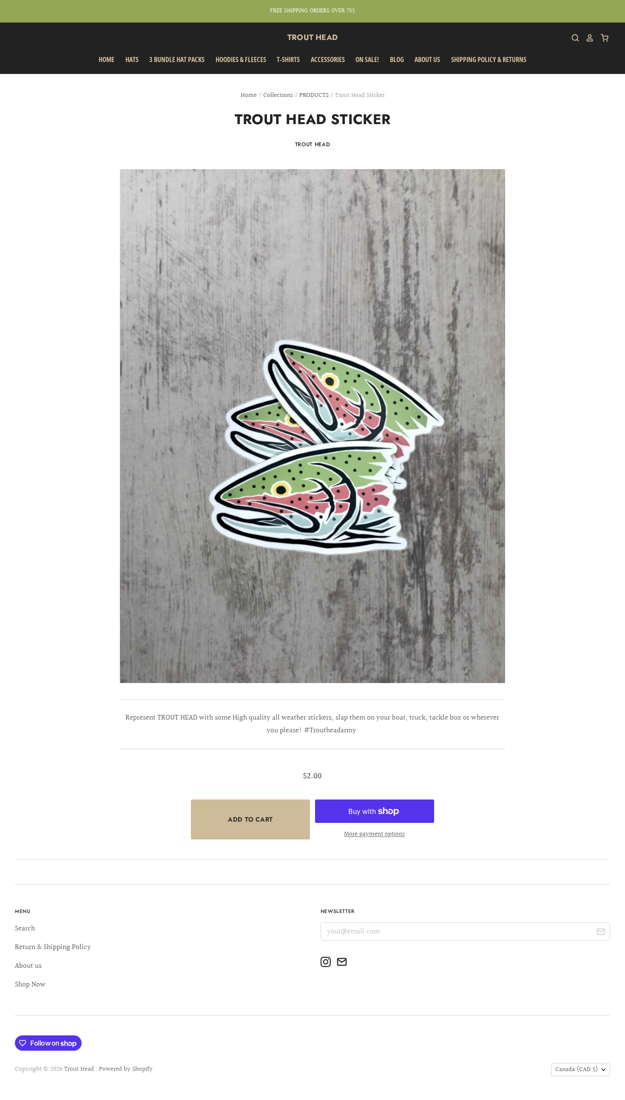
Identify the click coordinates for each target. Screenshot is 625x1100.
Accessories (328, 59)
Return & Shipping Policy (53, 947)
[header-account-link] (587, 38)
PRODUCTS (314, 95)
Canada (576, 1069)
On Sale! (367, 59)
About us (427, 59)
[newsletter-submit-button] (601, 933)
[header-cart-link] (601, 38)
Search (25, 928)
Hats (132, 59)
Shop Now (30, 984)
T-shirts (288, 59)
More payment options (374, 834)
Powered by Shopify (126, 1069)
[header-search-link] (572, 38)
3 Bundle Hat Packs (177, 59)
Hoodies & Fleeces (241, 59)
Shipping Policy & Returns (488, 59)
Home (106, 59)
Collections (278, 95)
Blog (397, 59)
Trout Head (312, 37)
